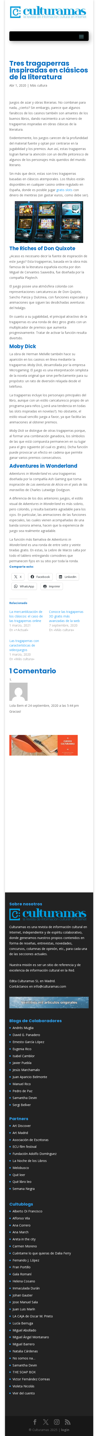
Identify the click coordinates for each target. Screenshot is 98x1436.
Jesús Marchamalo (26, 1070)
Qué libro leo (22, 1181)
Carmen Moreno (25, 1246)
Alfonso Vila (21, 1218)
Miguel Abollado (24, 1330)
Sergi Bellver (22, 1105)
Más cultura (38, 85)
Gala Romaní (22, 1274)
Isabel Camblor (24, 1056)
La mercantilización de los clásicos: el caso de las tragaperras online (26, 616)
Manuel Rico (22, 1084)
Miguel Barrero (24, 1344)
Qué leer (19, 1175)
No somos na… (24, 1358)
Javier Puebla (22, 1063)
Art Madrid (20, 1133)
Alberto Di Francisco (27, 1211)
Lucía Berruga (23, 1323)
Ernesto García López (28, 1042)
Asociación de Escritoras (31, 1140)
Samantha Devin (25, 1098)
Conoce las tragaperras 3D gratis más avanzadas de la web (66, 616)
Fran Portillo (22, 1267)
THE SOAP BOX (24, 1372)
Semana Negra (24, 1188)
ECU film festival (24, 1146)
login (65, 1430)
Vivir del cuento (24, 1393)
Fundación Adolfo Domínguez (35, 1153)
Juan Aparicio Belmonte (30, 1077)
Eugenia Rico (22, 1049)
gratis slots (64, 190)
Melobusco (21, 1168)
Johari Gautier (23, 1295)
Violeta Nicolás (23, 1386)
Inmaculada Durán (26, 1288)
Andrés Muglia (23, 1028)
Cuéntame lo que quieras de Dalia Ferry (42, 1253)
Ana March (20, 1232)
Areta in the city (24, 1239)
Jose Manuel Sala (25, 1302)
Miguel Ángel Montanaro (31, 1337)
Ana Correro (22, 1225)
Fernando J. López (26, 1260)
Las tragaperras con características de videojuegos (24, 645)
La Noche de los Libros (30, 1161)
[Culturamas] (48, 921)
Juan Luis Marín (24, 1309)
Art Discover (22, 1126)
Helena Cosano (24, 1281)
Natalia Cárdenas (25, 1351)
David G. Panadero (26, 1035)
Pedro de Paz (22, 1091)
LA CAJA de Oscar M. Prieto (33, 1316)
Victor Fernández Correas (31, 1379)
